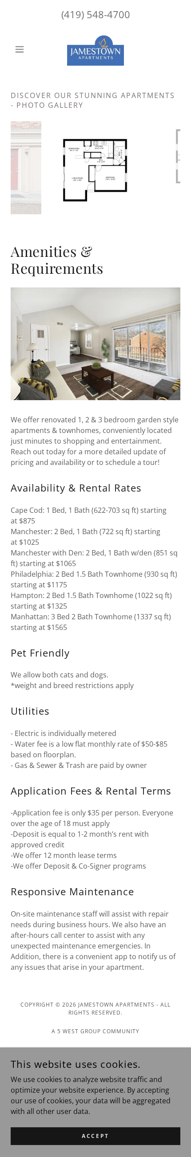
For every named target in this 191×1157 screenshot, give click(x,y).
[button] (23, 49)
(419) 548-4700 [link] (95, 14)
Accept (95, 1136)
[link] (95, 49)
